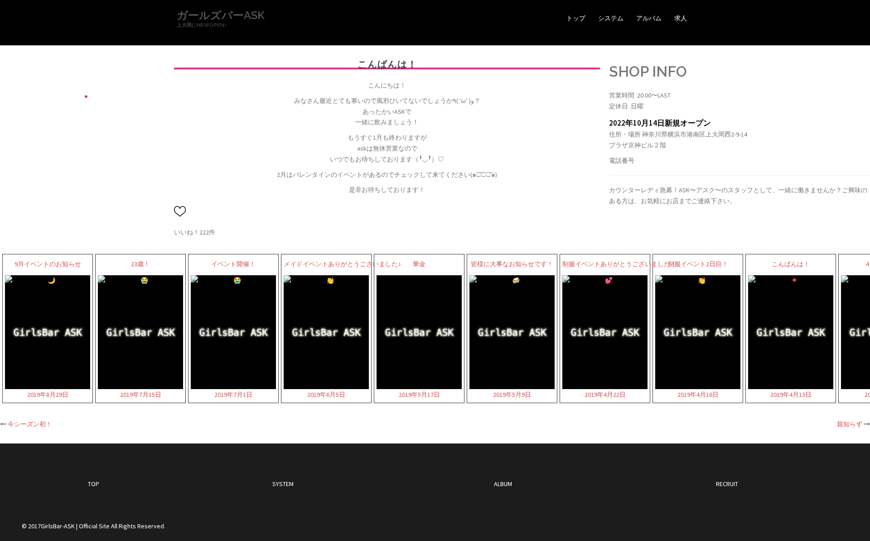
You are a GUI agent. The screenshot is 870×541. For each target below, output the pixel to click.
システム (611, 18)
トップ (575, 18)
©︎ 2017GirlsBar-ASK (48, 526)
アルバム (649, 18)
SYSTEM (283, 484)
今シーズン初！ (30, 424)
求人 (680, 18)
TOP (93, 484)
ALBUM (503, 484)
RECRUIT (727, 484)
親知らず (849, 424)
